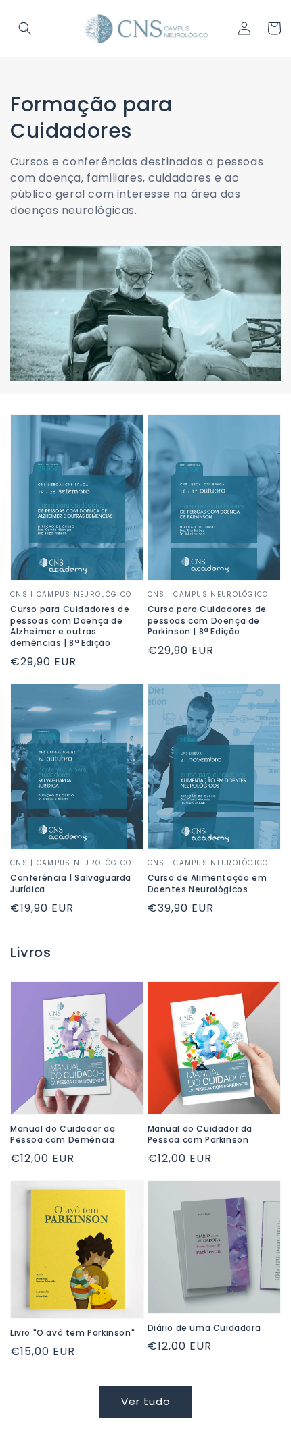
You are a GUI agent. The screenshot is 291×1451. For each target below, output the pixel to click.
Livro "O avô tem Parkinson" (72, 1332)
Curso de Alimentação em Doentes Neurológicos (207, 884)
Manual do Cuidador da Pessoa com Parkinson (200, 1135)
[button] (25, 28)
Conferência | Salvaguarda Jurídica (70, 884)
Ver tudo (146, 1401)
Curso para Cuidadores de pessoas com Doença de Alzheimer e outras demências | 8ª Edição (69, 626)
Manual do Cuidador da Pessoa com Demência (63, 1135)
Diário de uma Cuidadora (204, 1328)
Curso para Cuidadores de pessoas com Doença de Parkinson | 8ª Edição (207, 621)
